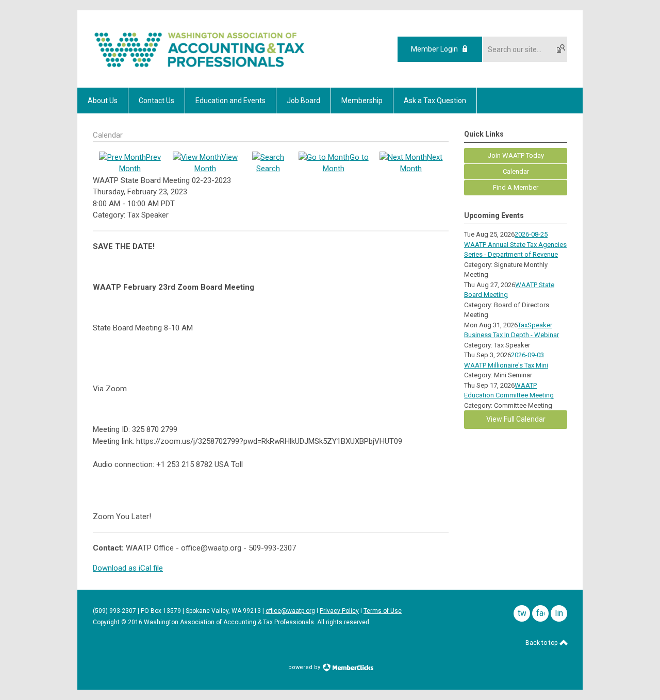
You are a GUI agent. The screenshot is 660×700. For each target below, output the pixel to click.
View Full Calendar (516, 419)
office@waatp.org (290, 610)
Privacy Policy (339, 610)
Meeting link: (113, 441)
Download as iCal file (128, 568)
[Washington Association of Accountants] (200, 69)
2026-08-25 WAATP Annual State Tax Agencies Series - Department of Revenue (515, 244)
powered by (305, 667)
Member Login (434, 49)
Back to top (542, 642)
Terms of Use (383, 610)
